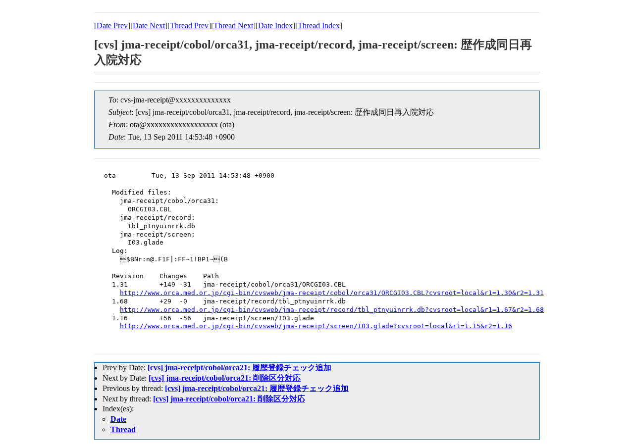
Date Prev (112, 25)
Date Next (149, 25)
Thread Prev (189, 25)
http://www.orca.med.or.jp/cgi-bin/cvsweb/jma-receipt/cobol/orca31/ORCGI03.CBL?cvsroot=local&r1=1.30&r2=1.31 (332, 293)
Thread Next (233, 25)
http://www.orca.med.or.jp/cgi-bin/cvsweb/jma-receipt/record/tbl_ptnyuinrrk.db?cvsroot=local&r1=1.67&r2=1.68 (332, 309)
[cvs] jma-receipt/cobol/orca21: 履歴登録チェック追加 (239, 367)
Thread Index (319, 25)
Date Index (275, 25)
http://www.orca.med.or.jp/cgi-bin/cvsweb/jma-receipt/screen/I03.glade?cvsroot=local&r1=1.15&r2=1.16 (316, 326)
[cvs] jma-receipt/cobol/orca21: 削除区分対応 (225, 378)
